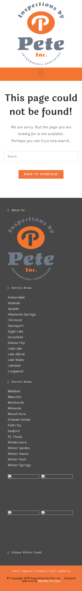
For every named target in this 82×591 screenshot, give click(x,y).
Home (15, 571)
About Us (27, 571)
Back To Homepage (41, 174)
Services (41, 571)
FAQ (51, 571)
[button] (41, 73)
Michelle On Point (49, 581)
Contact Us (63, 571)
